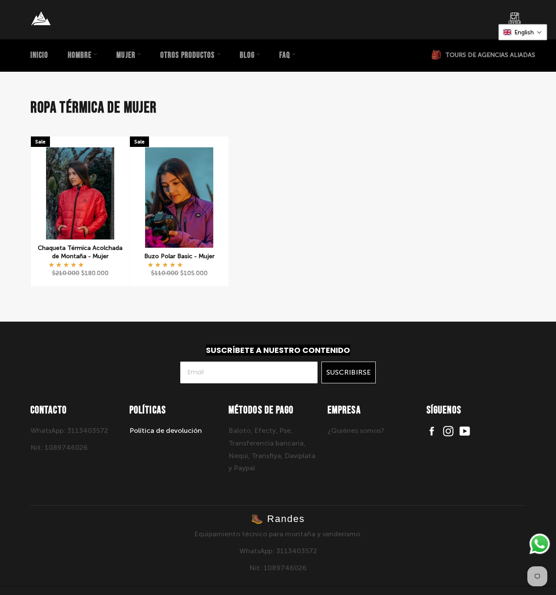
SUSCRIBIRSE (348, 372)
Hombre (81, 55)
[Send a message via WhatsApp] (540, 544)
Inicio (39, 55)
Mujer (126, 55)
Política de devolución (165, 430)
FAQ (285, 55)
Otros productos (188, 55)
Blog (248, 55)
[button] (67, 265)
